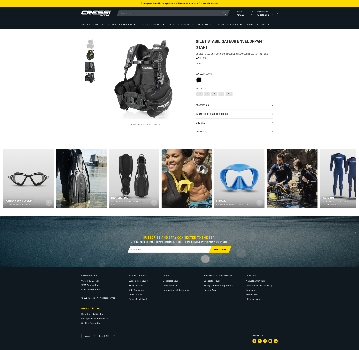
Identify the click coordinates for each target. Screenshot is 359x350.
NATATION (203, 24)
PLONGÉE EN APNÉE (151, 24)
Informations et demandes (176, 289)
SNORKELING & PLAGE (227, 24)
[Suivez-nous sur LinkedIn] (276, 341)
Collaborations (170, 285)
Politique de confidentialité (94, 318)
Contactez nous (170, 280)
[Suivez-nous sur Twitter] (260, 341)
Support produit (212, 280)
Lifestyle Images (254, 299)
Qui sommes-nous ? (138, 280)
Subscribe (220, 249)
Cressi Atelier (135, 294)
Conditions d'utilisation (92, 313)
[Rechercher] (226, 13)
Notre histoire (136, 285)
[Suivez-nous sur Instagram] (265, 341)
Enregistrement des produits (218, 285)
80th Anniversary (137, 289)
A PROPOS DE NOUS (90, 24)
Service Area (210, 289)
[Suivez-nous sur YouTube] (270, 341)
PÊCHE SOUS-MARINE (179, 24)
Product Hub (252, 294)
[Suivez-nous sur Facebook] (254, 341)
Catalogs (250, 289)
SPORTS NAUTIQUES (256, 24)
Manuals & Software (255, 280)
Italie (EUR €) (104, 336)
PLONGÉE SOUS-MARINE (120, 24)
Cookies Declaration (91, 323)
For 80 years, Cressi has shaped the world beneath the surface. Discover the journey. (179, 3)
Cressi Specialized (138, 299)
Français (86, 336)
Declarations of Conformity (259, 285)
